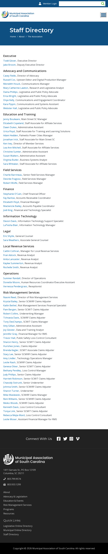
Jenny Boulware (11, 119)
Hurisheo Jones (11, 346)
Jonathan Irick (10, 139)
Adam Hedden (10, 135)
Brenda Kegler (10, 350)
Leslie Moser (10, 419)
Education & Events (13, 500)
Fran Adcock (9, 255)
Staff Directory (11, 534)
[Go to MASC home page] (18, 12)
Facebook (60, 439)
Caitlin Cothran (11, 251)
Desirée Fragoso (12, 178)
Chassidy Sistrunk (12, 382)
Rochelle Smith (11, 267)
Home (13, 36)
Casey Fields (9, 75)
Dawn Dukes (10, 127)
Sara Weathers (11, 240)
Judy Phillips (9, 374)
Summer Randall (11, 278)
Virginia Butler (11, 159)
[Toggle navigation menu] (103, 14)
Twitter (66, 439)
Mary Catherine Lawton (15, 87)
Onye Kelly (8, 100)
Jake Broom (9, 64)
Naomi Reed (9, 297)
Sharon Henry (10, 342)
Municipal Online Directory (17, 530)
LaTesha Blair (10, 225)
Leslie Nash (9, 362)
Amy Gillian (9, 325)
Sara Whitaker (10, 163)
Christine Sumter (12, 151)
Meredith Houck (11, 83)
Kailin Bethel (9, 305)
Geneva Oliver (10, 366)
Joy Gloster (9, 329)
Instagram (72, 439)
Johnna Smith (10, 386)
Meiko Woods (10, 403)
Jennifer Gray (10, 333)
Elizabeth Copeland (13, 123)
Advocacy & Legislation (15, 496)
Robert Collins (10, 313)
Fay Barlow (9, 197)
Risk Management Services (17, 504)
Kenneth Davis (11, 407)
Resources (8, 513)
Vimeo (79, 439)
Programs (8, 509)
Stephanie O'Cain (12, 193)
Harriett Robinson (12, 378)
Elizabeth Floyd (11, 202)
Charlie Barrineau (12, 174)
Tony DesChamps (12, 321)
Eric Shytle (8, 236)
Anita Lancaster (11, 259)
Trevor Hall (9, 338)
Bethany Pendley (12, 370)
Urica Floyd (9, 131)
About (22, 36)
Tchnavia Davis (11, 317)
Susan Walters (10, 155)
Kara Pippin (9, 104)
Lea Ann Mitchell (12, 147)
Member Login (50, 3)
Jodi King (8, 210)
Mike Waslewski (11, 394)
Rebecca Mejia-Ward (14, 415)
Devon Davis (9, 221)
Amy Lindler (9, 358)
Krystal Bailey (10, 301)
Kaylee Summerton (13, 263)
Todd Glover (9, 60)
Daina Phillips (10, 92)
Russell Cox (9, 79)
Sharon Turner (11, 390)
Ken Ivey (7, 143)
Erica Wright (9, 96)
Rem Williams (10, 399)
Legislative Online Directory (17, 526)
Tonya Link (9, 411)
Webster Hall (10, 108)
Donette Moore (11, 282)
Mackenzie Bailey (12, 206)
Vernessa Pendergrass (15, 286)
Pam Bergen (9, 309)
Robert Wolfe (10, 182)
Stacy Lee (8, 354)
